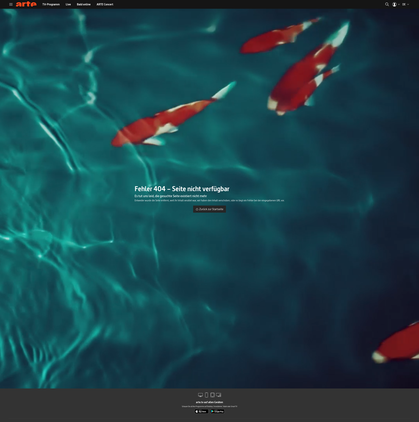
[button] (359, 4)
